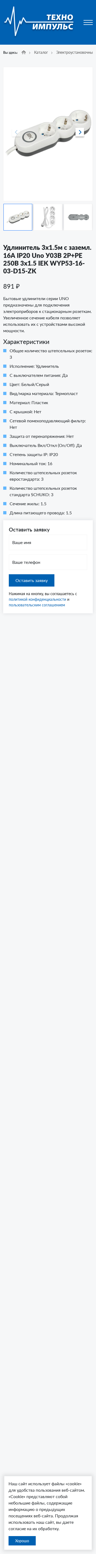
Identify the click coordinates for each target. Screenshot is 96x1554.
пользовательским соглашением (37, 605)
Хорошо (22, 1540)
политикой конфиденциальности (37, 599)
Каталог (41, 52)
